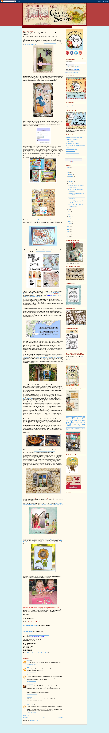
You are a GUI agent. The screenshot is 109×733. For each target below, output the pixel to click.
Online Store (28, 27)
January (70, 223)
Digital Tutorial (81, 420)
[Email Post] (47, 652)
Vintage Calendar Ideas (70, 151)
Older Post (61, 717)
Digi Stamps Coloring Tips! (71, 149)
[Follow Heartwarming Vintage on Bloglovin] (73, 70)
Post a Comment (26, 715)
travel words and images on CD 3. (43, 251)
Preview (67, 66)
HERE (82, 356)
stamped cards (71, 428)
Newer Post (25, 717)
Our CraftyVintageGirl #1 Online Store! (74, 104)
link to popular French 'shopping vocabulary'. (44, 451)
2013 (68, 172)
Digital (76, 420)
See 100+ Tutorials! (70, 141)
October (70, 179)
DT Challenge (73, 419)
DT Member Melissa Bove (50, 43)
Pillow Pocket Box (80, 422)
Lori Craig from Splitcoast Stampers (50, 539)
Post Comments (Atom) (33, 720)
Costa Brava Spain (57, 295)
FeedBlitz (77, 66)
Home (43, 717)
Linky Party (71, 422)
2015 (68, 167)
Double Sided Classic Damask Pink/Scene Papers (51, 504)
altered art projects (82, 425)
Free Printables (42, 27)
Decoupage (79, 418)
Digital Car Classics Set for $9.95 (43, 221)
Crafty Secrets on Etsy (70, 107)
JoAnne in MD (30, 704)
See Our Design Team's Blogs (72, 139)
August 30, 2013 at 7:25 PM (31, 672)
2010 (68, 231)
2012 (68, 226)
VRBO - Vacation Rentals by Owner (44, 357)
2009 (68, 234)
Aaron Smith (29, 697)
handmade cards (75, 427)
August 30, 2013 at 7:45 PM (31, 681)
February (70, 221)
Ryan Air (25, 398)
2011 (68, 229)
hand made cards (69, 427)
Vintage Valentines (75, 425)
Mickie (28, 660)
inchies (79, 427)
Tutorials (54, 27)
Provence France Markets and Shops (33, 296)
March (69, 218)
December (70, 174)
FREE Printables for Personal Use (72, 143)
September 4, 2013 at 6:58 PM (32, 694)
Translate (75, 162)
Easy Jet (30, 398)
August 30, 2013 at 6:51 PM (31, 664)
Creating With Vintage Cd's (79, 416)
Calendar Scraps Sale (70, 416)
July (69, 209)
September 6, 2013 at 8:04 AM (32, 702)
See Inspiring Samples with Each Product (74, 137)
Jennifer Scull (30, 684)
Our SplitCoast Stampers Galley (72, 153)
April (69, 216)
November (70, 176)
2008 (68, 236)
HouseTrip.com (57, 357)
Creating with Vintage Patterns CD (74, 417)
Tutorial (69, 424)
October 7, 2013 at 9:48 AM (31, 712)
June (69, 211)
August (70, 183)
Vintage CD (77, 424)
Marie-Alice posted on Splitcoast (45, 219)
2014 (68, 170)
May (69, 214)
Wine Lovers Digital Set (30, 44)
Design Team (66, 27)
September (70, 181)
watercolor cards (78, 428)
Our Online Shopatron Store (30, 625)
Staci (28, 667)
